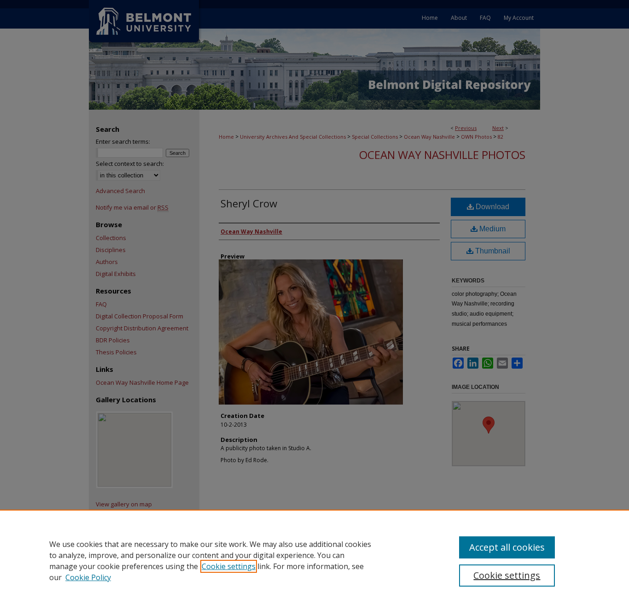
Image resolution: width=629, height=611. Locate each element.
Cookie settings (229, 566)
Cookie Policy (88, 577)
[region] (314, 560)
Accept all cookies (507, 547)
